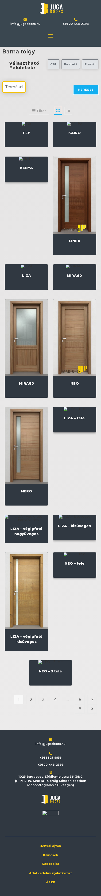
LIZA (26, 275)
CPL (53, 64)
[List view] (68, 111)
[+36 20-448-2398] (76, 19)
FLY (26, 133)
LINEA (74, 241)
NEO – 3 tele (50, 671)
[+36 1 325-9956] (50, 753)
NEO (74, 383)
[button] (50, 36)
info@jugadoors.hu (25, 24)
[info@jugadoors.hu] (50, 739)
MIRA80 (26, 383)
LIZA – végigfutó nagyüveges (26, 531)
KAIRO (74, 133)
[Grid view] (58, 111)
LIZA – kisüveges (74, 526)
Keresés (86, 89)
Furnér (90, 64)
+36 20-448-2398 (76, 24)
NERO (26, 491)
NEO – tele (75, 563)
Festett (70, 64)
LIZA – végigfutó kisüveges (26, 639)
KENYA (26, 167)
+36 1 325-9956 (51, 757)
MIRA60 (74, 275)
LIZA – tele (74, 418)
